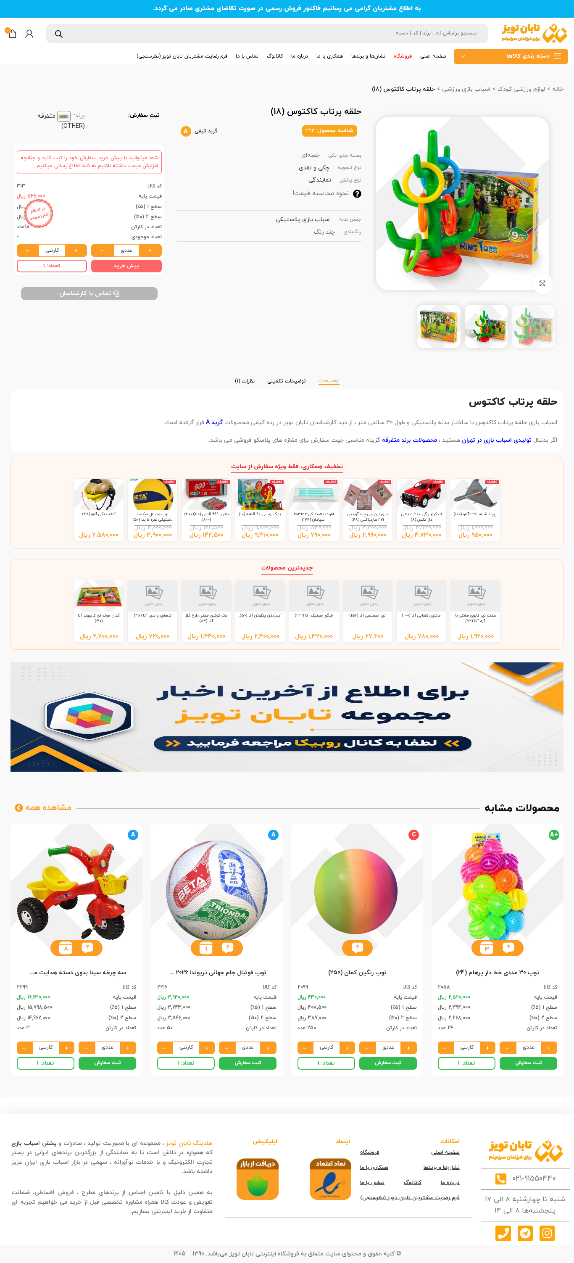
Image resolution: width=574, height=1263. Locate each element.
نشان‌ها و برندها (442, 1167)
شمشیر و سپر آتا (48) (152, 615)
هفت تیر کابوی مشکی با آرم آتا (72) (475, 618)
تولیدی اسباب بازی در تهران (497, 440)
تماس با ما (372, 1183)
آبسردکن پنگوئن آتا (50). (260, 615)
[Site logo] (534, 33)
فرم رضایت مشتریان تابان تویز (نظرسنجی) (410, 1198)
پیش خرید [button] (126, 266)
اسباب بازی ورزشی (465, 89)
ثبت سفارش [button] (528, 1063)
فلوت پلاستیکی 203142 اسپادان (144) (314, 517)
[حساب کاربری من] (29, 33)
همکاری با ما (374, 1167)
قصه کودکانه (163, 1172)
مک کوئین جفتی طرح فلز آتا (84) (206, 618)
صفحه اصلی (445, 1152)
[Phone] (503, 1233)
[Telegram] (525, 1233)
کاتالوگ (412, 1183)
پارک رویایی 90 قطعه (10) (260, 514)
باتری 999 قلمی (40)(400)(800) (206, 517)
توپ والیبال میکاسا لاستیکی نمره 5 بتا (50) (153, 517)
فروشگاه (369, 1152)
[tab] (329, 377)
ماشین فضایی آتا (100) (421, 615)
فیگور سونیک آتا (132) (314, 615)
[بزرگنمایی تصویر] (542, 283)
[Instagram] (547, 1233)
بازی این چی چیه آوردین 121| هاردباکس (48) (368, 517)
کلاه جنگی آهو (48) (99, 514)
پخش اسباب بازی (33, 1143)
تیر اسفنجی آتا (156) (368, 615)
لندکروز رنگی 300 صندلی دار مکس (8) (421, 517)
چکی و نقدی (314, 168)
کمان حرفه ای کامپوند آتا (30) (99, 618)
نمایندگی (319, 180)
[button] (508, 948)
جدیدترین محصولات (287, 568)
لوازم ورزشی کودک (520, 89)
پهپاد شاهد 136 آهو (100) (475, 514)
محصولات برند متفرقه (409, 440)
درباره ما (450, 1183)
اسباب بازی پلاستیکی (303, 220)
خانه (556, 89)
